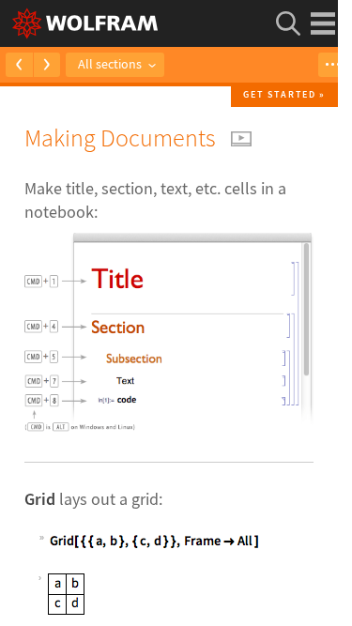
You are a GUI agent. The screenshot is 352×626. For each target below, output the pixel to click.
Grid (39, 499)
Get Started (279, 94)
